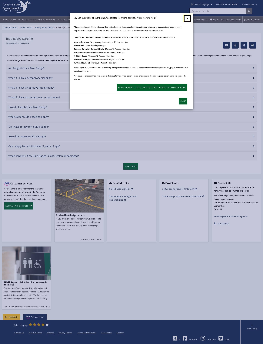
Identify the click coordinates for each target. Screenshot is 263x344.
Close (183, 101)
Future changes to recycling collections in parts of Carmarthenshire (152, 87)
